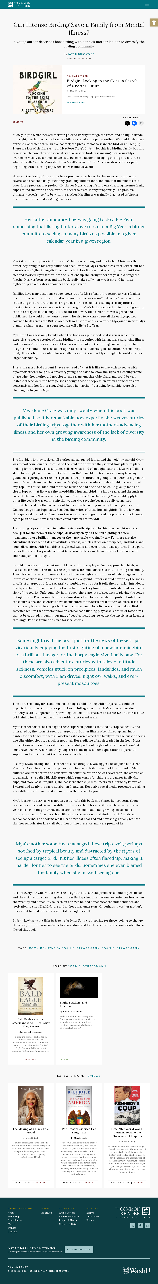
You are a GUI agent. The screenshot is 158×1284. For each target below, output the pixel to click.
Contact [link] (12, 1231)
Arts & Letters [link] (24, 1183)
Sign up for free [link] (79, 1250)
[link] (154, 22)
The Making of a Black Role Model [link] (31, 1130)
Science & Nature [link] (69, 1224)
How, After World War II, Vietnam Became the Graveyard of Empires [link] (127, 1132)
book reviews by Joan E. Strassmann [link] (64, 948)
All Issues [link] (47, 1212)
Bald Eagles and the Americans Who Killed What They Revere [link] (31, 1022)
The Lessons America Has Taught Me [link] (79, 1130)
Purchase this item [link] (76, 102)
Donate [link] (12, 1227)
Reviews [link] (18, 122)
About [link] (11, 1212)
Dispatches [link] (92, 1216)
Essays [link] (64, 1060)
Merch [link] (11, 1224)
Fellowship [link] (14, 1216)
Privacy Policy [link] (18, 1267)
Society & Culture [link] (69, 1216)
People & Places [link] (68, 1220)
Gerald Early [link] (32, 1138)
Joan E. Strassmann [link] (81, 54)
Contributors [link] (15, 1220)
